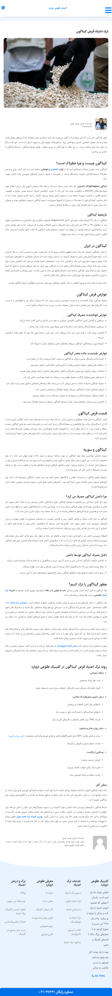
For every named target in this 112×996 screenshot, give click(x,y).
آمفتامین (54, 169)
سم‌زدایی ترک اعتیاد (19, 603)
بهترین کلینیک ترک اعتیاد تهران (29, 816)
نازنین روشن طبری (16, 736)
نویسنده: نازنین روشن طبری (81, 123)
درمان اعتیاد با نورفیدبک (67, 646)
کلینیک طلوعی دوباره (58, 8)
